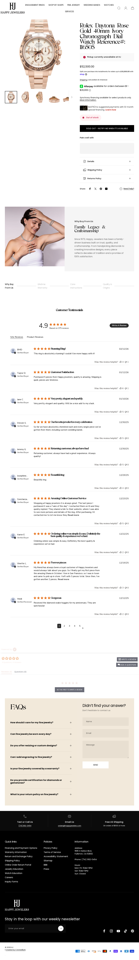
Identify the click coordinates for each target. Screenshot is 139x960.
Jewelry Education (14, 869)
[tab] (6, 672)
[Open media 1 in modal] (39, 54)
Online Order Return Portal (18, 865)
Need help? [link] (129, 189)
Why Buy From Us (9, 286)
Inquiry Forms (11, 881)
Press (46, 869)
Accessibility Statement (56, 856)
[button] (127, 665)
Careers (9, 877)
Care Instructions (76, 286)
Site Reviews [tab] (16, 337)
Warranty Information (16, 852)
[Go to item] (11, 97)
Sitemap (48, 860)
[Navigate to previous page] (56, 628)
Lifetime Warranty (42, 286)
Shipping (83, 80)
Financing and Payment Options (21, 848)
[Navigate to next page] (83, 628)
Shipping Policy (12, 860)
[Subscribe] (61, 928)
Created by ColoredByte (16, 950)
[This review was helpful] (121, 361)
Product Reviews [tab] (35, 337)
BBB (45, 865)
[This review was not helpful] (126, 361)
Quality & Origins (107, 286)
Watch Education (13, 873)
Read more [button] (73, 515)
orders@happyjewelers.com (69, 825)
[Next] (68, 58)
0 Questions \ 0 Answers (11, 662)
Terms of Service (52, 852)
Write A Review (119, 325)
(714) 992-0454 (25, 825)
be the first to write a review (69, 690)
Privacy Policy (50, 848)
